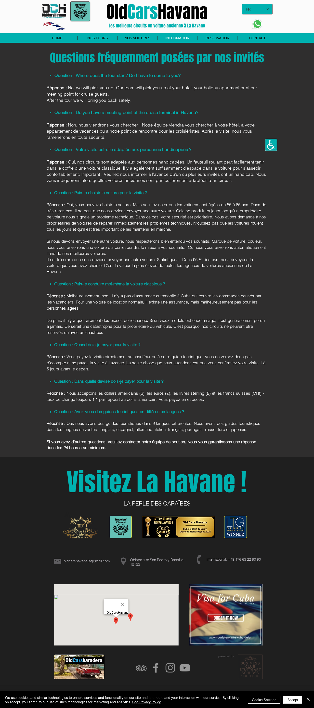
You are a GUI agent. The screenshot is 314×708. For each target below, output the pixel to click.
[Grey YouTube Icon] (184, 667)
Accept (293, 699)
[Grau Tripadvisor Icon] (141, 667)
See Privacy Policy (146, 701)
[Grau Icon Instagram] (170, 667)
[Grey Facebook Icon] (155, 667)
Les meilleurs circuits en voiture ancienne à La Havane (157, 26)
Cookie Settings (264, 699)
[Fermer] (308, 699)
